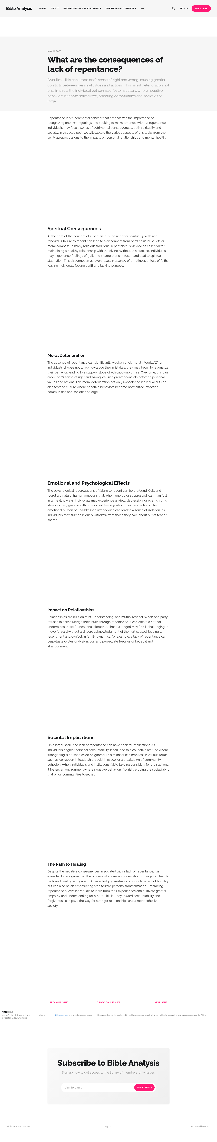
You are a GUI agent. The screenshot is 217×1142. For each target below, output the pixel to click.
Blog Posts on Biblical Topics (82, 8)
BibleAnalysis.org (61, 1015)
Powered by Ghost (200, 1126)
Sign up (108, 1126)
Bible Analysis (19, 8)
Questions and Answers (121, 8)
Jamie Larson (107, 1087)
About (55, 8)
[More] (142, 8)
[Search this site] (173, 8)
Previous (59, 1002)
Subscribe (201, 8)
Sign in (184, 8)
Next (160, 1002)
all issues (108, 1002)
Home (42, 8)
